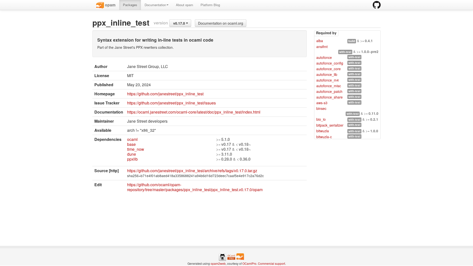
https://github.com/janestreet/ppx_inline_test (165, 94)
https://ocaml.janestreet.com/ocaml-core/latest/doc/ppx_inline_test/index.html (193, 112)
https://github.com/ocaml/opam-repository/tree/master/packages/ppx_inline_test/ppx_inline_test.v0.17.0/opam (195, 187)
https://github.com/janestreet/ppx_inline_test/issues (171, 103)
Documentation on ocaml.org (220, 23)
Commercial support (271, 263)
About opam (184, 4)
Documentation (155, 4)
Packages (130, 4)
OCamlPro (249, 263)
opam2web (218, 263)
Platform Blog (210, 4)
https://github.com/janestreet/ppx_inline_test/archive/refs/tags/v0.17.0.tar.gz (192, 170)
